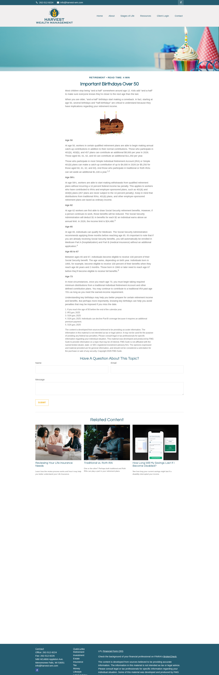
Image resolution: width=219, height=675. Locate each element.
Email (113, 363)
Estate (76, 658)
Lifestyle (77, 672)
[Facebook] (181, 2)
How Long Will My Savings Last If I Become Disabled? (153, 464)
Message (40, 379)
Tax (75, 665)
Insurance (78, 662)
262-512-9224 (46, 2)
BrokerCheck (170, 656)
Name (38, 363)
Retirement (78, 652)
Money (76, 668)
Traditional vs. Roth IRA (98, 462)
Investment (78, 655)
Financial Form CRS (113, 651)
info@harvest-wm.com (71, 2)
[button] (100, 15)
